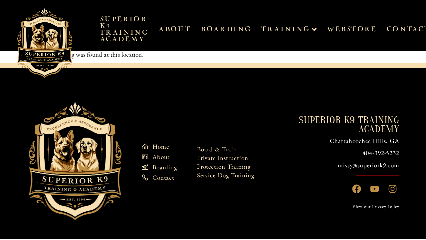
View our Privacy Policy (375, 206)
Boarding (226, 29)
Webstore (351, 29)
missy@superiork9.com (368, 165)
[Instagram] (393, 189)
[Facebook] (357, 189)
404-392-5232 (380, 153)
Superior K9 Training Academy (124, 29)
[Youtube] (375, 189)
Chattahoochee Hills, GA (364, 141)
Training (285, 29)
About (174, 29)
